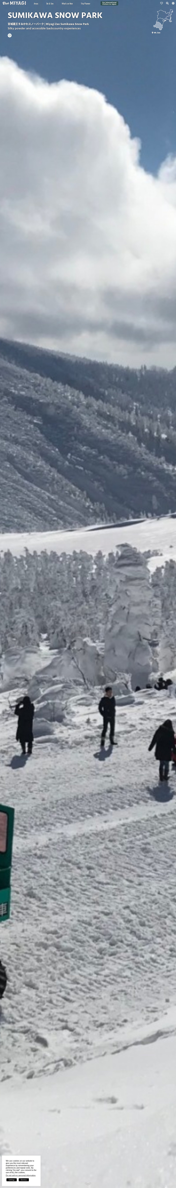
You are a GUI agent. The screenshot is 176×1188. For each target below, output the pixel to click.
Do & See (49, 3)
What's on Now (67, 3)
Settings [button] (12, 1180)
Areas (36, 3)
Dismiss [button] (24, 1180)
